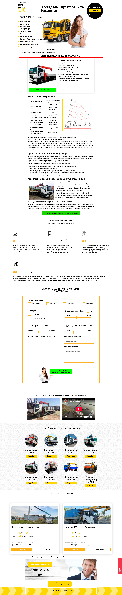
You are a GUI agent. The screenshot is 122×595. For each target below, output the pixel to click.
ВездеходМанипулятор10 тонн (91, 479)
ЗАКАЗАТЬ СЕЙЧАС (42, 90)
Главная (23, 52)
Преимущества (25, 31)
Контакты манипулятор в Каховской (60, 584)
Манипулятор (24, 24)
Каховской (77, 188)
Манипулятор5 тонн (51, 451)
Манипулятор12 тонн (32, 478)
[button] (27, 414)
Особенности (24, 34)
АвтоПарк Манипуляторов (29, 44)
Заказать (95, 11)
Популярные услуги (26, 47)
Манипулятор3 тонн (32, 451)
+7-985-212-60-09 (95, 7)
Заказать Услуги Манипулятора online (33, 39)
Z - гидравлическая (38, 318)
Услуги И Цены (25, 21)
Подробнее (32, 456)
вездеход (53, 303)
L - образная (36, 314)
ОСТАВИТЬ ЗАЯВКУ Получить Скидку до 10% (61, 371)
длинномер (90, 303)
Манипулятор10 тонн (91, 451)
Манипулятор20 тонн (71, 478)
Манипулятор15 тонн (51, 478)
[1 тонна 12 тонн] (78, 317)
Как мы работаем (26, 36)
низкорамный (71, 303)
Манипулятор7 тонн (71, 451)
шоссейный (36, 303)
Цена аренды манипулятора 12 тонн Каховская (61, 213)
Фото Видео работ (26, 41)
